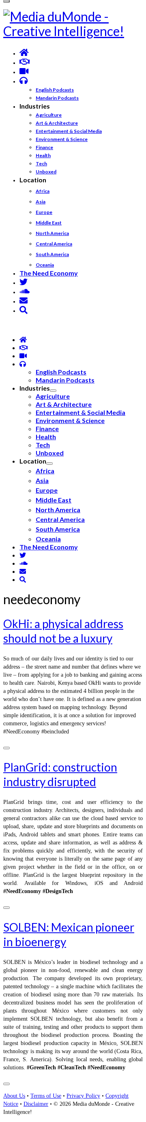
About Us (14, 1096)
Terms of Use (45, 1096)
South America (52, 254)
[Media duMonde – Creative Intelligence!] (73, 23)
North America (52, 233)
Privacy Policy (83, 1096)
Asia (40, 202)
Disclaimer (36, 1104)
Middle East (49, 223)
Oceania (45, 265)
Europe (44, 212)
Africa (42, 191)
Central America (54, 244)
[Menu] (6, 1)
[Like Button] (6, 748)
